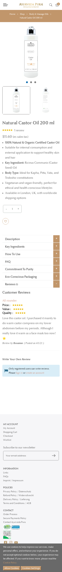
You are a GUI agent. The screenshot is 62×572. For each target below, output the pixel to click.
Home (12, 14)
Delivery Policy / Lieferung (16, 499)
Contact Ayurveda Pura (14, 522)
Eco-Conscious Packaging (21, 276)
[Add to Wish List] (5, 221)
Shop (22, 14)
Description (12, 239)
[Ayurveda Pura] (31, 5)
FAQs (5, 476)
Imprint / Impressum (13, 480)
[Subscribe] (54, 456)
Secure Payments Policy (14, 518)
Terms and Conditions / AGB (17, 503)
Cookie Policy (10, 562)
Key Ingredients (14, 246)
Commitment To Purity (19, 269)
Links (5, 472)
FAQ (7, 261)
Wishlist (7, 440)
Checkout (8, 436)
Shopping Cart (10, 432)
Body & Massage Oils (38, 14)
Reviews (11, 284)
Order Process (10, 514)
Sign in (19, 372)
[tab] (31, 239)
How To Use (12, 254)
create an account (35, 372)
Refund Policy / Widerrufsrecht (18, 495)
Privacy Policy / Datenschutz (17, 491)
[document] (31, 558)
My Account (9, 428)
